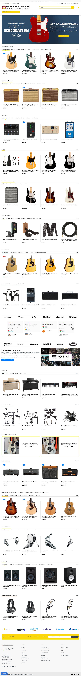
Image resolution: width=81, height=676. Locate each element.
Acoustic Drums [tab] (41, 529)
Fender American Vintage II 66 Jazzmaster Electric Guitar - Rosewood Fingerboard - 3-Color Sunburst (50, 71)
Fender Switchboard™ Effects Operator (49, 139)
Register (74, 3)
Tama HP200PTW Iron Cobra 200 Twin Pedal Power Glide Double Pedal (11, 551)
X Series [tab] (31, 252)
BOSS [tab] (12, 118)
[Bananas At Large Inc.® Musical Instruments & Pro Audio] (16, 7)
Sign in (78, 3)
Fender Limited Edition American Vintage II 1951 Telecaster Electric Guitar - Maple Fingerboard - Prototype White (69, 71)
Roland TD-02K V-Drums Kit (47, 425)
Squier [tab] (3, 149)
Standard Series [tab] (13, 252)
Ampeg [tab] (21, 183)
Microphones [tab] (34, 564)
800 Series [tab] (38, 495)
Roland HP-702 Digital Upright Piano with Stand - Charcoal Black (30, 395)
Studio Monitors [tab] (5, 564)
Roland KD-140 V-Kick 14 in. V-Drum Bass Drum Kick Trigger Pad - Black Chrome (30, 551)
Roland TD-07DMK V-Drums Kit (8, 425)
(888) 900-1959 (6, 3)
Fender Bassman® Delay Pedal (67, 139)
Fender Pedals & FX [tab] (5, 118)
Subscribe (75, 636)
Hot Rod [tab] (43, 83)
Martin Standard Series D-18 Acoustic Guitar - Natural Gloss (69, 274)
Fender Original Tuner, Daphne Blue (9, 239)
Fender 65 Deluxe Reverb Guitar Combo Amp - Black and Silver (69, 105)
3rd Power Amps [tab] (6, 461)
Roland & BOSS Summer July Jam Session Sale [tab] (13, 284)
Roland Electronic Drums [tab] (8, 405)
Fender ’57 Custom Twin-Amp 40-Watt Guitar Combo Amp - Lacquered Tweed (49, 105)
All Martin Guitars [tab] (5, 252)
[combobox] (56, 7)
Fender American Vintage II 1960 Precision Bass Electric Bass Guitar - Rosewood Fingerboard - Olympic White (69, 206)
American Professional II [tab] (21, 49)
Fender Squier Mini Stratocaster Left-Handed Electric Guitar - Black (49, 171)
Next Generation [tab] (13, 495)
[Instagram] (7, 667)
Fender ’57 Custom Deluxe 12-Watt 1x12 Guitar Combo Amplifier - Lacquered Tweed (11, 105)
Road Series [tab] (20, 252)
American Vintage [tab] (16, 83)
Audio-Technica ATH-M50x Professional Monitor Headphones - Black (10, 617)
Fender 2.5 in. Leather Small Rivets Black (49, 239)
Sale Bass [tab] (27, 183)
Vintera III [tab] (13, 49)
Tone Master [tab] (32, 83)
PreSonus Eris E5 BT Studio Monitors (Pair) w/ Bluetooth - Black (11, 586)
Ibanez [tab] (7, 183)
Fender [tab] (3, 183)
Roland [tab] (3, 373)
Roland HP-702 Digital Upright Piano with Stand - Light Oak (10, 395)
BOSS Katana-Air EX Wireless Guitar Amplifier (48, 305)
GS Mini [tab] (19, 495)
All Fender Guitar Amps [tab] (6, 83)
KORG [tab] (25, 373)
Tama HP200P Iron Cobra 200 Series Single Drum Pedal (50, 551)
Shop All (76, 404)
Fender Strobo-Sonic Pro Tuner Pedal (29, 139)
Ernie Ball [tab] (8, 218)
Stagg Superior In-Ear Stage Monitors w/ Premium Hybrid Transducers (49, 617)
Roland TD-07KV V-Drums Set (28, 425)
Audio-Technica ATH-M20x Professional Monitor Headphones (29, 617)
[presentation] (2, 629)
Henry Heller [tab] (38, 218)
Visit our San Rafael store (6, 653)
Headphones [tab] (27, 564)
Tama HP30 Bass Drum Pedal (66, 550)
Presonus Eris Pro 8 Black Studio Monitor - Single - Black (50, 586)
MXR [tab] (24, 118)
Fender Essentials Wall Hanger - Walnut (29, 239)
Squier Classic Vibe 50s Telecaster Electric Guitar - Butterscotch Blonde (30, 171)
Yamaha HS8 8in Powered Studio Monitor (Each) (69, 586)
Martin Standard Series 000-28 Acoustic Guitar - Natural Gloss (49, 274)
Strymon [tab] (28, 118)
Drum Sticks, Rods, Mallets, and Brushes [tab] (29, 529)
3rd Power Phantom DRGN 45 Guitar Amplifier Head (68, 482)
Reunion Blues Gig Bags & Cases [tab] (28, 218)
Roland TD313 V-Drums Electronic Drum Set (11, 304)
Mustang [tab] (38, 83)
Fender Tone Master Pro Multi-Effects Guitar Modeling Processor (11, 140)
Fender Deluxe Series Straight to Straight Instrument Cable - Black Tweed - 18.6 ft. (69, 240)
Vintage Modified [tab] (24, 83)
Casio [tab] (21, 373)
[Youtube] (13, 667)
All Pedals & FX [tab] (35, 118)
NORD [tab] (7, 373)
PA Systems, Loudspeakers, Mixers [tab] (16, 564)
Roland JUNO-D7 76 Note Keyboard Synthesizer (48, 395)
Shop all (76, 373)
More (77, 49)
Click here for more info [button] (7, 359)
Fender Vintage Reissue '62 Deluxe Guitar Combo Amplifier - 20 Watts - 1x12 (30, 105)
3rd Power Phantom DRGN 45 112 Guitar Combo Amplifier (49, 482)
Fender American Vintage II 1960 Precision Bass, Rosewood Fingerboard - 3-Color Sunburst (50, 206)
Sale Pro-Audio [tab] (50, 564)
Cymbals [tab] (11, 529)
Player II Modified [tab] (35, 49)
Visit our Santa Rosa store (7, 659)
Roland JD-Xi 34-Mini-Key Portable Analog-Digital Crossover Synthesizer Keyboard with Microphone (69, 395)
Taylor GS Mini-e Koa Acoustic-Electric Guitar (68, 517)
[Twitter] (5, 667)
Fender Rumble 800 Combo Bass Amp (10, 204)
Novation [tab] (12, 373)
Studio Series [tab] (31, 495)
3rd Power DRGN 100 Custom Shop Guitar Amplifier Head (11, 482)
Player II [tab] (29, 49)
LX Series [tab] (26, 252)
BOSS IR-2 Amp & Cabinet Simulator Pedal (30, 304)
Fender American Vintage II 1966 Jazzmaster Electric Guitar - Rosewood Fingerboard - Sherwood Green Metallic (30, 71)
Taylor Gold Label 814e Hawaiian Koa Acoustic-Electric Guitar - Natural (49, 517)
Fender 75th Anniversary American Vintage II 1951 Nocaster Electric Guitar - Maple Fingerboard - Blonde (11, 71)
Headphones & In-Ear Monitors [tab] (9, 595)
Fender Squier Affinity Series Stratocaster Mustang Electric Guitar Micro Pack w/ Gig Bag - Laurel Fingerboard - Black (11, 171)
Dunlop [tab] (12, 218)
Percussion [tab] (17, 529)
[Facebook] (2, 667)
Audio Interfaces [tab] (42, 564)
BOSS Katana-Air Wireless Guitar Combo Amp (69, 305)
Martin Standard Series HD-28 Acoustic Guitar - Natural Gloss (29, 274)
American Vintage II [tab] (6, 49)
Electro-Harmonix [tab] (18, 118)
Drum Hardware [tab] (5, 529)
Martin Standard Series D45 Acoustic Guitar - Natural (11, 274)
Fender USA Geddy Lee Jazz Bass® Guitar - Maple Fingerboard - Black (30, 205)
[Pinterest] (10, 667)
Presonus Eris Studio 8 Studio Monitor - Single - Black (29, 586)
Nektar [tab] (16, 373)
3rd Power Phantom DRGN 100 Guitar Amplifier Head (29, 482)
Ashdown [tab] (16, 183)
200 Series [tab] (25, 495)
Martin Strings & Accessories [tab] (40, 252)
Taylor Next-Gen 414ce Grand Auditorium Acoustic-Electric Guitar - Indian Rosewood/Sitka (30, 517)
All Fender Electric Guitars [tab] (46, 49)
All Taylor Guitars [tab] (5, 495)
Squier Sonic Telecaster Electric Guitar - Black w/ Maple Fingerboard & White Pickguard (68, 171)
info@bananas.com (15, 3)
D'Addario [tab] (18, 218)
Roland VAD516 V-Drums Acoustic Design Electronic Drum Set (69, 426)
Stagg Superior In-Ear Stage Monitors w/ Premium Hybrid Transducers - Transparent (69, 617)
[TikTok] (15, 667)
